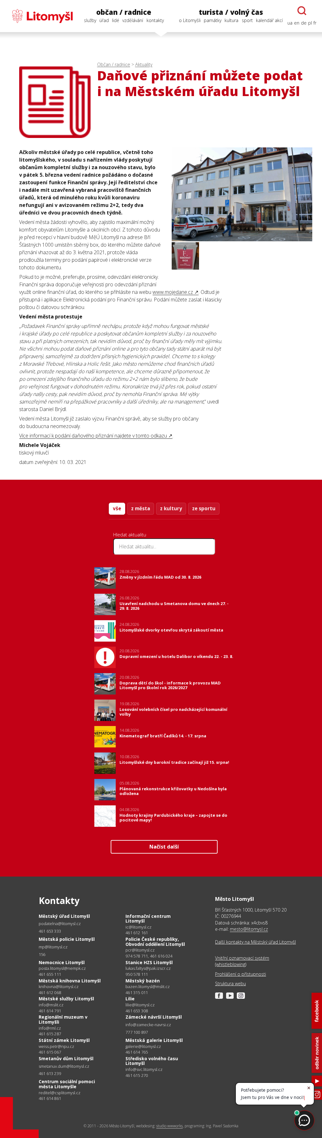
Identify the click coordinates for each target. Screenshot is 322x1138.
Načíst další (164, 846)
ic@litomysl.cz (138, 927)
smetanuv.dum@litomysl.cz (64, 1066)
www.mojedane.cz (173, 292)
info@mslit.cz (51, 1005)
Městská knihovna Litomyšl (70, 981)
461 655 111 (50, 974)
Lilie (130, 999)
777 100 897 (136, 1032)
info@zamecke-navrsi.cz (148, 1024)
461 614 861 (50, 1098)
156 (42, 954)
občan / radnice (123, 12)
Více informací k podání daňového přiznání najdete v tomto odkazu (93, 435)
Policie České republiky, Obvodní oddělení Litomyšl (155, 941)
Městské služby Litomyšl (66, 999)
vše (117, 508)
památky (212, 20)
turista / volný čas (231, 12)
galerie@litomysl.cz (143, 1046)
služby (90, 20)
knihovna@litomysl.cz (59, 986)
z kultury (171, 508)
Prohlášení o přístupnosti (240, 974)
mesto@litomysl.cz (249, 929)
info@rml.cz (50, 1028)
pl (310, 23)
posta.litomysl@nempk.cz (62, 968)
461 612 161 (136, 932)
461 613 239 (50, 1073)
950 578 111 (136, 974)
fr (315, 23)
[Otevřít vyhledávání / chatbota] (302, 10)
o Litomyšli (190, 20)
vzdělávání (132, 20)
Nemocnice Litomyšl (62, 962)
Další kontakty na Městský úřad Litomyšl (255, 942)
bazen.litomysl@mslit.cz (147, 986)
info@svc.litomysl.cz (144, 1069)
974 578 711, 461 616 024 (148, 956)
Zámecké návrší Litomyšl (153, 1017)
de (304, 23)
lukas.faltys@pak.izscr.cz (148, 968)
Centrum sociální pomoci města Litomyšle (67, 1083)
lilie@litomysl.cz (140, 1005)
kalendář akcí (269, 20)
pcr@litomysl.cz (140, 950)
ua (289, 23)
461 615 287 (50, 1034)
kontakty (155, 20)
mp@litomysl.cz (53, 947)
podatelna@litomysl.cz (60, 923)
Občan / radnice (113, 64)
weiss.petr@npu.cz (56, 1046)
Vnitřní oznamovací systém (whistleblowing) (242, 961)
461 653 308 (136, 1011)
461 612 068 (50, 992)
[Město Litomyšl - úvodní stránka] (39, 16)
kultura (231, 20)
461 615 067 (50, 1052)
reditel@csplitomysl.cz (59, 1092)
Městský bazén (142, 981)
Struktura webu (230, 983)
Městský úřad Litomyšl (64, 916)
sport (247, 20)
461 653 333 (50, 931)
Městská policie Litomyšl (67, 939)
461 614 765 (136, 1052)
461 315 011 (136, 992)
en (296, 23)
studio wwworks (169, 1126)
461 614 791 (50, 1011)
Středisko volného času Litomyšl (151, 1061)
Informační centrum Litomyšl (148, 918)
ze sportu (203, 508)
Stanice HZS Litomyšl (149, 962)
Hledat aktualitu (129, 534)
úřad (104, 20)
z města (140, 508)
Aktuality (144, 64)
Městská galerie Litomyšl (154, 1040)
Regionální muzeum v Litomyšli (63, 1019)
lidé (115, 20)
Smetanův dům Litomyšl (66, 1058)
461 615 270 (136, 1075)
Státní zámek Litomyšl (64, 1040)
